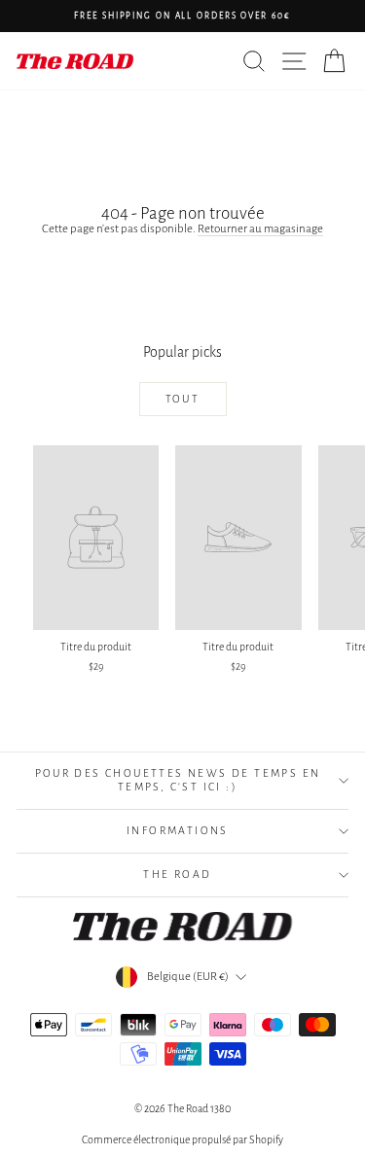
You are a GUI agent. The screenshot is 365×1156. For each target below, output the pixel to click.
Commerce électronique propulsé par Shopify (182, 1139)
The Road (177, 874)
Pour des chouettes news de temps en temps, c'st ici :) (178, 779)
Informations (178, 830)
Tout (183, 398)
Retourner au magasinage (260, 229)
